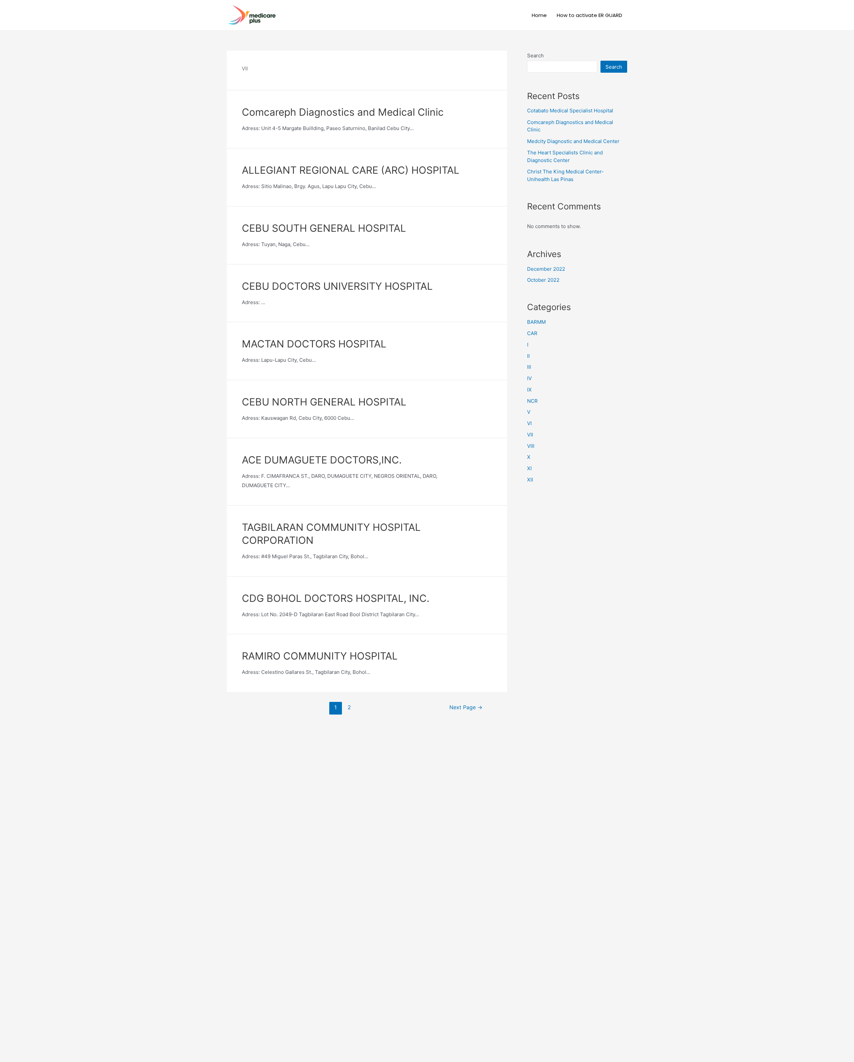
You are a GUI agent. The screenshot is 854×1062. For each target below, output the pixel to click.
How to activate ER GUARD (589, 15)
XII (530, 479)
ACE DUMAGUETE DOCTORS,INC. (322, 460)
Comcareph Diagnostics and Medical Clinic (343, 112)
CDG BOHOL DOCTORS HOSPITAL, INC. (335, 598)
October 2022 (543, 280)
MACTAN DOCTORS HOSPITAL (314, 344)
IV (529, 378)
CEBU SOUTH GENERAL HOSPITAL (324, 228)
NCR (532, 401)
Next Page (465, 707)
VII (530, 434)
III (529, 367)
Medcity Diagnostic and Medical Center (573, 141)
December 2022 (546, 269)
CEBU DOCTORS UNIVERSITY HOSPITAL (337, 286)
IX (529, 389)
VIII (530, 446)
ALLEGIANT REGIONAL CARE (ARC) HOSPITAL (350, 170)
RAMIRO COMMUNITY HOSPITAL (320, 656)
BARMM (536, 322)
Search (535, 55)
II (528, 356)
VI (529, 423)
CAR (532, 333)
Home (539, 15)
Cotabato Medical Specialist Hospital (570, 110)
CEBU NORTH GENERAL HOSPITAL (324, 402)
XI (529, 468)
